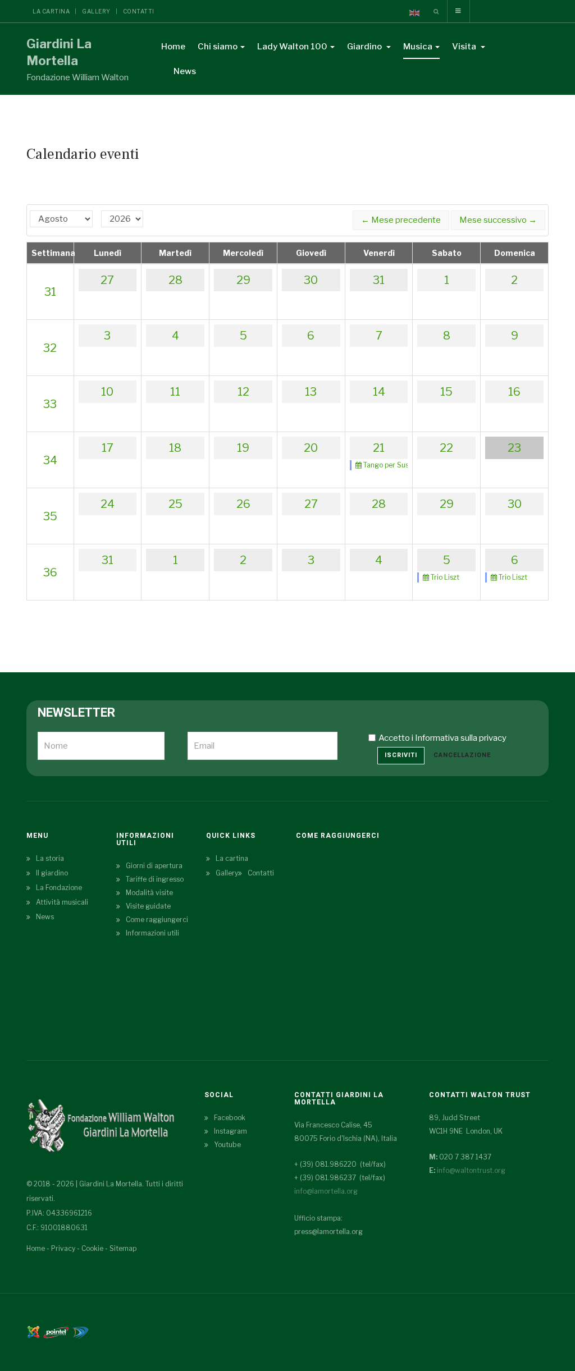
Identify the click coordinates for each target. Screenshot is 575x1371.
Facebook (229, 1117)
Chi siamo (218, 47)
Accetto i (442, 738)
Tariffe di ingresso (155, 879)
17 (107, 448)
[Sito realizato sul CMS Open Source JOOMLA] (33, 1331)
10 (107, 391)
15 (446, 391)
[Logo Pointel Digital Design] (80, 1331)
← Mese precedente (401, 220)
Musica (417, 47)
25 (175, 504)
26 (243, 504)
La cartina (51, 11)
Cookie (92, 1248)
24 (108, 504)
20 (311, 448)
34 (50, 460)
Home (173, 47)
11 (175, 391)
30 (311, 280)
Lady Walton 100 (292, 47)
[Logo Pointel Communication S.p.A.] (56, 1331)
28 (175, 280)
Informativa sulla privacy (460, 738)
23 (514, 448)
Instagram (230, 1131)
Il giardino (52, 873)
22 (446, 448)
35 (50, 516)
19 (243, 448)
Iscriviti (401, 755)
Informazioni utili (152, 933)
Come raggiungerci (157, 919)
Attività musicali (62, 902)
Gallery (96, 11)
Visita (465, 47)
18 (175, 448)
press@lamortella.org (328, 1231)
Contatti (138, 11)
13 (311, 391)
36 (50, 572)
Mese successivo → (498, 220)
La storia (50, 858)
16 (514, 391)
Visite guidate (148, 906)
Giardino (365, 47)
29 (243, 280)
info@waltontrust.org (471, 1170)
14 (379, 391)
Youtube (227, 1144)
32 (50, 348)
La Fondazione (59, 887)
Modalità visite (149, 892)
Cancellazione (462, 755)
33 (50, 404)
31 (50, 292)
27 (107, 280)
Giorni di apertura (154, 865)
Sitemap (122, 1248)
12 (243, 391)
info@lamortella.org (326, 1191)
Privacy (63, 1248)
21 (379, 448)
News (185, 71)
